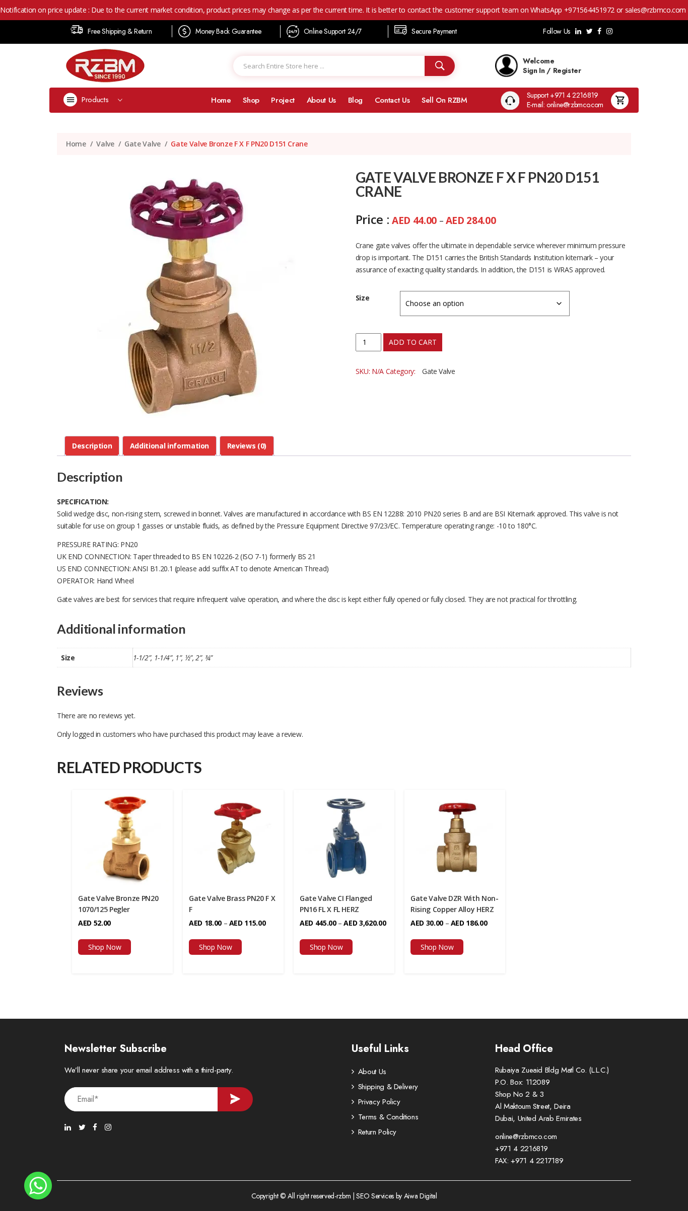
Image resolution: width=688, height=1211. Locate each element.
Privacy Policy (379, 1101)
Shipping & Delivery (388, 1086)
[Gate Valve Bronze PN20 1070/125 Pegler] (122, 836)
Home (221, 100)
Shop (251, 100)
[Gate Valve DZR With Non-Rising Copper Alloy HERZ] (454, 836)
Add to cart (413, 342)
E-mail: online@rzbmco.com (565, 105)
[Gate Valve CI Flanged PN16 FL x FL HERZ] (344, 836)
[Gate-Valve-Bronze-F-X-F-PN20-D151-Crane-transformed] (194, 296)
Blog (355, 100)
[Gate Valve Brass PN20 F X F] (233, 836)
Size (363, 297)
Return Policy (377, 1132)
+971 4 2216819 (521, 1148)
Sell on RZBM (444, 100)
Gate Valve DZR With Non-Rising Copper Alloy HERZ (454, 903)
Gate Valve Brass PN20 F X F (232, 903)
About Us (321, 100)
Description (92, 445)
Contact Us (392, 100)
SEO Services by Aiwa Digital (396, 1196)
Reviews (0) (246, 445)
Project (283, 100)
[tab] (91, 446)
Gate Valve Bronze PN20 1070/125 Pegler (118, 903)
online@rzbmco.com (526, 1136)
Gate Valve (142, 143)
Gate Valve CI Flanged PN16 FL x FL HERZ (336, 903)
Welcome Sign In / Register (552, 65)
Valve (105, 143)
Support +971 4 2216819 (562, 95)
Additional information (169, 445)
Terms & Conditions (388, 1116)
